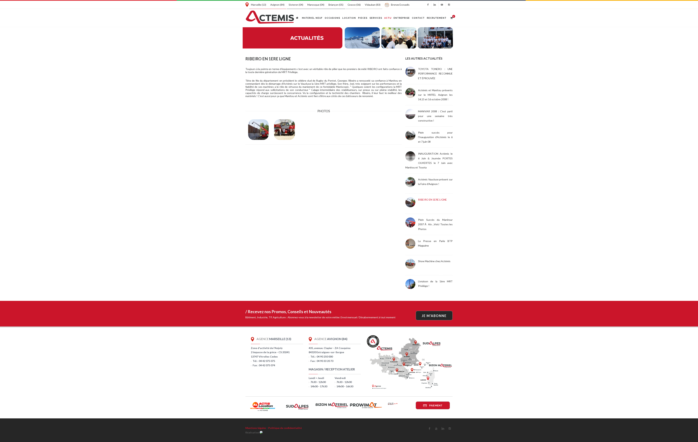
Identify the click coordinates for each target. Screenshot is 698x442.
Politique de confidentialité (285, 427)
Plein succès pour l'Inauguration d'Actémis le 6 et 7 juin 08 (435, 137)
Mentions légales (255, 427)
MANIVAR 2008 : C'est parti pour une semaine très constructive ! (435, 116)
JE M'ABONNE (434, 316)
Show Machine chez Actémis (434, 261)
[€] (451, 17)
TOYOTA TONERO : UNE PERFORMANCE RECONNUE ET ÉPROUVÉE (435, 73)
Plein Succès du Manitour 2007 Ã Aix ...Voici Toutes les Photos (435, 224)
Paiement (435, 405)
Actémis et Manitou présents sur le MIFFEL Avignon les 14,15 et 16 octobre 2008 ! (435, 95)
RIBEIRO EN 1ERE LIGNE (432, 199)
